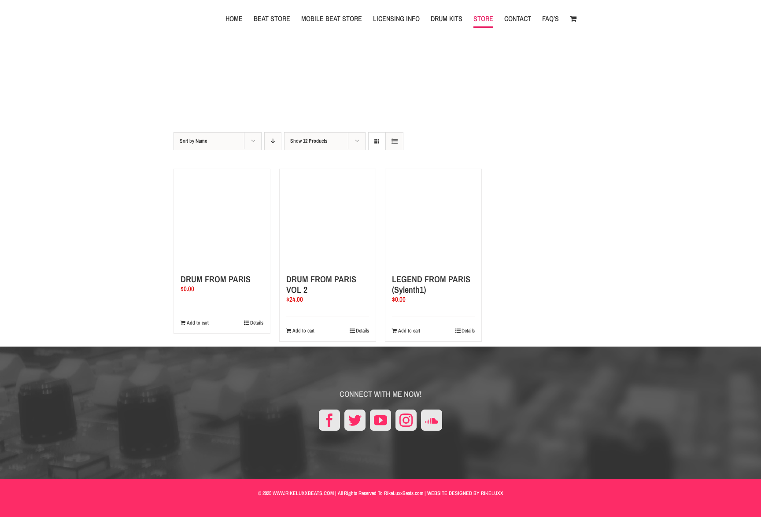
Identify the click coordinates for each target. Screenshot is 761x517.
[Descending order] (272, 141)
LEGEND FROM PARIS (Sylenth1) (431, 284)
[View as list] (394, 141)
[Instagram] (406, 420)
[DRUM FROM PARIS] (222, 217)
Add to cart (198, 322)
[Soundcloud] (431, 420)
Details (256, 322)
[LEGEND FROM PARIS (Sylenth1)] (433, 217)
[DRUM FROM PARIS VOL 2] (328, 217)
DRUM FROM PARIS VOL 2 (321, 284)
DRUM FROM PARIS (216, 279)
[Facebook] (329, 420)
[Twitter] (355, 420)
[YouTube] (380, 420)
